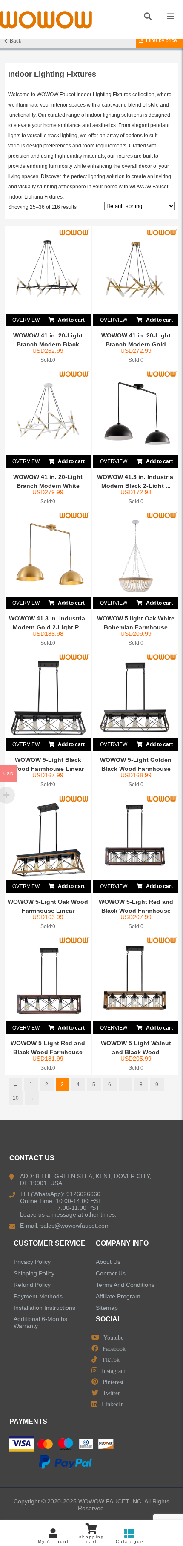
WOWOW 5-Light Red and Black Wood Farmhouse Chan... (136, 910)
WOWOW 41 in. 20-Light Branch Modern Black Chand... (48, 344)
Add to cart (71, 320)
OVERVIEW (26, 320)
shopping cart (91, 1539)
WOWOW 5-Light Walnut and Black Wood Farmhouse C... (136, 1052)
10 (16, 1098)
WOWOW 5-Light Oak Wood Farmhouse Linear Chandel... (48, 910)
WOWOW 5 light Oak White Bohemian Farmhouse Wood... (135, 627)
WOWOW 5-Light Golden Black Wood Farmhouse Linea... (136, 768)
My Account (53, 1541)
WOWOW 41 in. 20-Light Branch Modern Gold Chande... (136, 344)
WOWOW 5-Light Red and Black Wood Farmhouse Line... (48, 1052)
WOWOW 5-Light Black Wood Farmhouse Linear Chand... (48, 768)
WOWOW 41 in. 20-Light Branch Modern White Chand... (48, 485)
